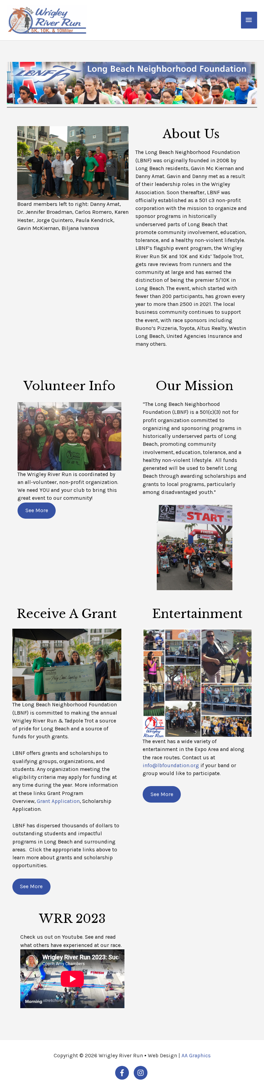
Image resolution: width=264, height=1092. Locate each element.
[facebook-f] (123, 1073)
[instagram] (141, 1073)
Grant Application (58, 801)
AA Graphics (196, 1055)
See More (36, 510)
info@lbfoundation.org (171, 765)
